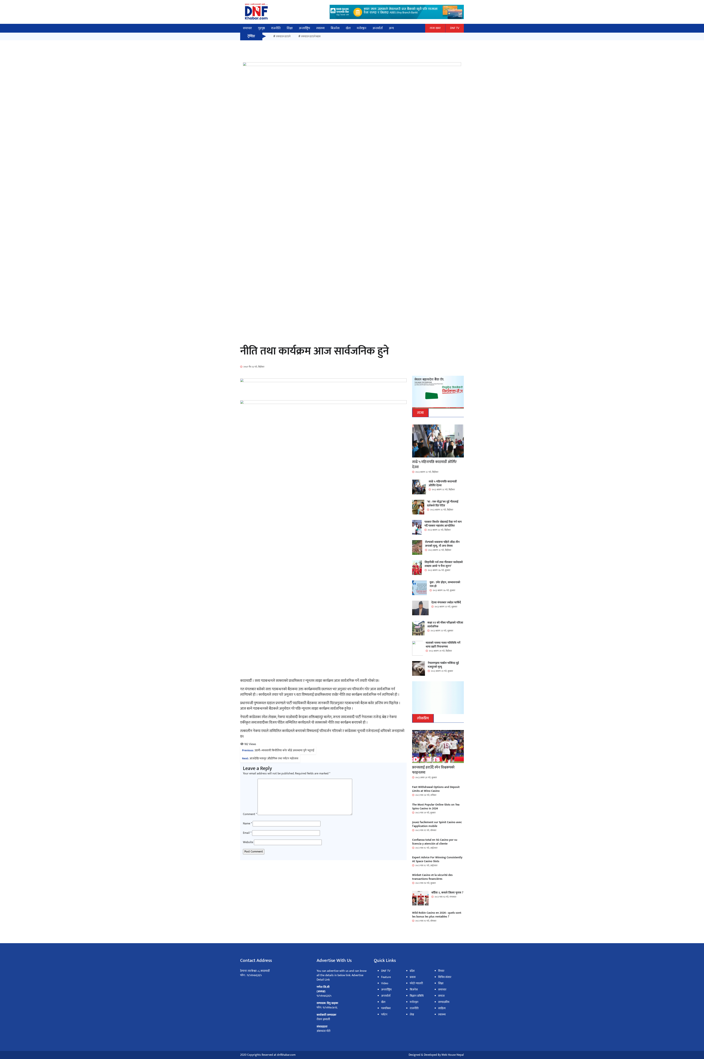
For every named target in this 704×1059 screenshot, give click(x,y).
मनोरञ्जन (361, 28)
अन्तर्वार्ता (378, 28)
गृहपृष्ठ (261, 28)
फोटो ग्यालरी (416, 983)
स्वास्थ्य (320, 28)
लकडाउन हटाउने (283, 36)
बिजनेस (335, 28)
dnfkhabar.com (286, 1054)
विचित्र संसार (444, 977)
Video (384, 983)
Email (247, 833)
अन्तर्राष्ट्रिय (304, 28)
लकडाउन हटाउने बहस (310, 36)
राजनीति (275, 28)
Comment (250, 814)
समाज (441, 995)
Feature (386, 977)
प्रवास (413, 977)
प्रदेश (412, 970)
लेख (412, 1014)
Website (248, 842)
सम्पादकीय (443, 1002)
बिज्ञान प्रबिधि (417, 995)
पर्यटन (384, 1014)
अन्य (391, 28)
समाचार (247, 28)
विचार (441, 970)
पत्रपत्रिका (386, 1008)
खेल (348, 28)
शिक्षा (290, 28)
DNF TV (454, 28)
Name (247, 823)
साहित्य (441, 1008)
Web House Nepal (452, 1054)
